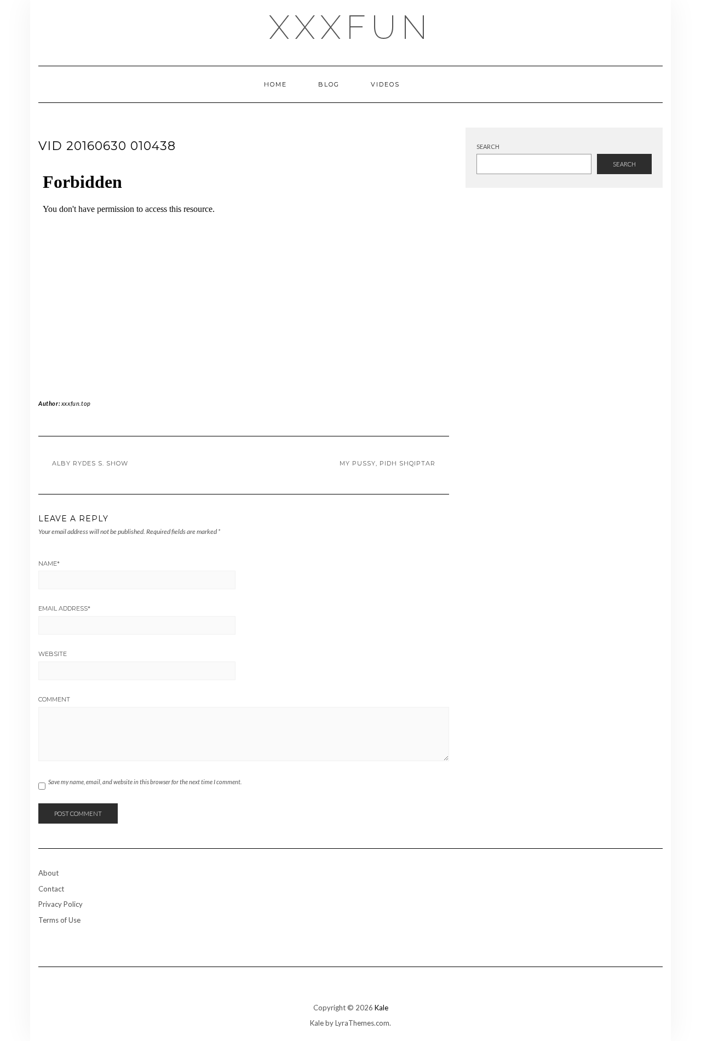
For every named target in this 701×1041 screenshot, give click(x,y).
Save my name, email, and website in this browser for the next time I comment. (145, 781)
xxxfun (351, 27)
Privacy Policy (60, 904)
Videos (385, 84)
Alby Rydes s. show (90, 463)
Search (487, 146)
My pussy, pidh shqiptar (387, 463)
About (48, 873)
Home (275, 84)
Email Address (64, 608)
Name (49, 563)
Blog (329, 84)
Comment (54, 699)
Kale (381, 1007)
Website (52, 654)
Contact (51, 888)
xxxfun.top (76, 403)
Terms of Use (59, 920)
